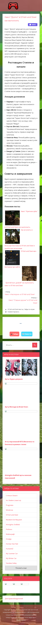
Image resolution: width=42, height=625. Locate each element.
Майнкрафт (10, 534)
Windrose (9, 510)
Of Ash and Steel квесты (15, 309)
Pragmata (9, 505)
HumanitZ (9, 549)
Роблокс (9, 529)
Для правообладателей (14, 598)
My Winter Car (11, 558)
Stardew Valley (11, 563)
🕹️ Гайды (14, 334)
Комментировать (13, 312)
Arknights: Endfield (13, 524)
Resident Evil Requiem (14, 520)
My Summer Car (12, 553)
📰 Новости (26, 334)
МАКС (34, 25)
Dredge (8, 539)
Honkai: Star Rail (12, 544)
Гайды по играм (29, 309)
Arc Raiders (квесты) (13, 500)
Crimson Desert (11, 495)
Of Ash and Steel (12, 515)
